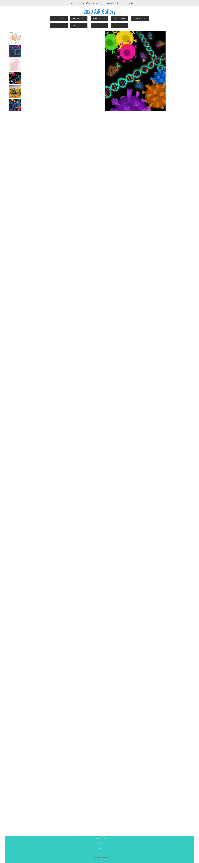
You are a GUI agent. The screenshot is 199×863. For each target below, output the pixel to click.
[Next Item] (187, 71)
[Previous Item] (26, 71)
